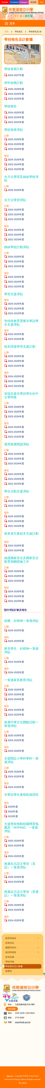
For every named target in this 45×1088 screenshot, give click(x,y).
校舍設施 (9, 957)
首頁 (7, 32)
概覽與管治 (10, 947)
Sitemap (10, 1076)
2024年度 (13, 811)
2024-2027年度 (16, 75)
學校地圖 (11, 1009)
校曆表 (8, 971)
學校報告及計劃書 (14, 966)
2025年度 (13, 806)
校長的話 (9, 943)
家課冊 (33, 2)
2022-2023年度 (16, 122)
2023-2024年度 (16, 98)
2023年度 (13, 816)
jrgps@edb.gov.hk (22, 1022)
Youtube (4, 2)
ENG (41, 2)
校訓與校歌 (10, 952)
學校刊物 (9, 961)
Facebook (14, 2)
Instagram (24, 2)
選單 (12, 23)
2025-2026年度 (16, 89)
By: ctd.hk (22, 1083)
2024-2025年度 (16, 94)
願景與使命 (10, 938)
